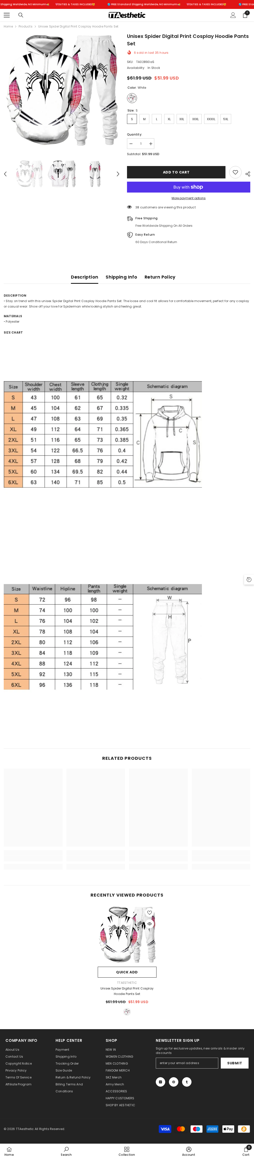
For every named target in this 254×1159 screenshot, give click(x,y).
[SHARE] (246, 173)
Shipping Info (121, 277)
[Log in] (233, 15)
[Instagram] (160, 1082)
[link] (33, 858)
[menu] (7, 15)
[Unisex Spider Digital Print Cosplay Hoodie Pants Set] (127, 934)
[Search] (21, 15)
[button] (5, 174)
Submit (234, 1063)
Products (25, 26)
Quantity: (134, 134)
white (127, 1012)
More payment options (189, 198)
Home (8, 26)
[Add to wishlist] (235, 172)
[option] (62, 90)
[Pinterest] (173, 1082)
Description (84, 277)
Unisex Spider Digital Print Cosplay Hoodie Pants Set (127, 991)
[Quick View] (149, 923)
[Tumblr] (186, 1082)
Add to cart (176, 172)
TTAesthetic (127, 983)
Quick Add (127, 972)
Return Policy (160, 277)
